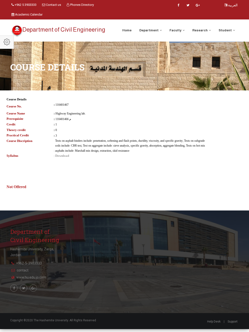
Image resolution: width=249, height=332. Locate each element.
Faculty (175, 30)
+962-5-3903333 (29, 263)
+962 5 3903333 (25, 5)
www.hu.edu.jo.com (31, 277)
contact (22, 270)
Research (200, 30)
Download (62, 155)
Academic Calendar (28, 14)
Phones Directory (81, 5)
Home (127, 30)
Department (149, 30)
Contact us (53, 5)
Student (225, 30)
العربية (232, 5)
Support (233, 321)
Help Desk (214, 321)
